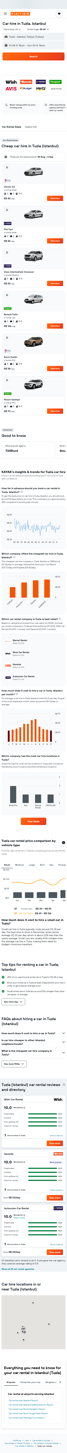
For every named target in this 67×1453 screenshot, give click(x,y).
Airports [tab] (11, 1382)
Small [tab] (7, 864)
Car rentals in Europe (41, 1440)
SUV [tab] (42, 864)
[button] (5, 13)
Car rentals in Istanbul (24, 1446)
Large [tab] (32, 864)
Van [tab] (51, 864)
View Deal (55, 198)
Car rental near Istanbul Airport (23, 1400)
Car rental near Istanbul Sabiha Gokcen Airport (31, 1404)
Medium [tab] (19, 864)
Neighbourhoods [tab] (54, 1382)
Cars (27, 1440)
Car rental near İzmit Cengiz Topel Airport (28, 1413)
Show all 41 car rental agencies (18, 1269)
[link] (33, 821)
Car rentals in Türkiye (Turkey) (17, 1443)
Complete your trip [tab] (30, 1382)
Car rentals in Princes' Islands (46, 1443)
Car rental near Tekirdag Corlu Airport (26, 1417)
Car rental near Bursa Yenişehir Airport (27, 1409)
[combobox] (12, 29)
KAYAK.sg (17, 1440)
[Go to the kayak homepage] (20, 14)
